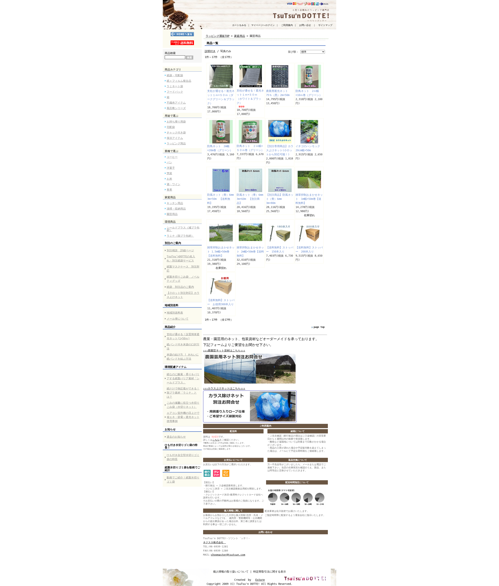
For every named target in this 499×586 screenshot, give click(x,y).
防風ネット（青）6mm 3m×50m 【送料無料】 (221, 199)
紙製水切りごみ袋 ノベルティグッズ (183, 278)
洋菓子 (171, 167)
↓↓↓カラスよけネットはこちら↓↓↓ (224, 388)
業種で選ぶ (171, 151)
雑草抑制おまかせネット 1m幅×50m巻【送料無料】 (309, 199)
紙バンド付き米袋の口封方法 (183, 346)
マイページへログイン (263, 25)
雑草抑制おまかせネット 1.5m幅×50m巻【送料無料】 (220, 251)
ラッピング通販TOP (217, 35)
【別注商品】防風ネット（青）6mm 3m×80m (279, 199)
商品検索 (170, 53)
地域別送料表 (175, 312)
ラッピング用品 (176, 143)
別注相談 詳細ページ (180, 250)
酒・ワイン (173, 184)
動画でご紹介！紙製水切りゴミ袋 (183, 479)
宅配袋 (171, 127)
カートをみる (239, 25)
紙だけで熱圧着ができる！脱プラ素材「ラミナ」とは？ (183, 392)
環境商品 (170, 221)
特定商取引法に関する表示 (269, 571)
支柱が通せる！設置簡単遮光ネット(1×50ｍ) (183, 336)
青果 (169, 189)
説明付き (210, 51)
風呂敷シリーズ (176, 108)
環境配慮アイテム (176, 366)
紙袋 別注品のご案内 (180, 286)
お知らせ (170, 429)
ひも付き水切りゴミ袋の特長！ (181, 446)
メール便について (177, 318)
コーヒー (172, 156)
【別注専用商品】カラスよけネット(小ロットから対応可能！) (279, 150)
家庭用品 (170, 197)
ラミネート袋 (175, 86)
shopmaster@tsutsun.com (228, 554)
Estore (260, 579)
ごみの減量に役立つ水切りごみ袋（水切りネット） (183, 404)
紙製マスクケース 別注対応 (183, 268)
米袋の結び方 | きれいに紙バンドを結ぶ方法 (183, 356)
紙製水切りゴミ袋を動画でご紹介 (182, 468)
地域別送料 (171, 305)
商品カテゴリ (173, 69)
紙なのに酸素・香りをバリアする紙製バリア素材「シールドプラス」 (183, 378)
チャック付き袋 (176, 132)
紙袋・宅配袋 (175, 75)
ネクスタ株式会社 (214, 542)
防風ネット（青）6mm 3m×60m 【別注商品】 (251, 199)
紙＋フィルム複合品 (179, 80)
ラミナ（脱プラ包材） (180, 235)
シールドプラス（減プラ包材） (183, 229)
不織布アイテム (176, 102)
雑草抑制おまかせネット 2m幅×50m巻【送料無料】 (250, 251)
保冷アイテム (175, 138)
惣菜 (169, 173)
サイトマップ (325, 25)
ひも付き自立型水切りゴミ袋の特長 (183, 457)
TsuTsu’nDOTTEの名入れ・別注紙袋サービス (181, 258)
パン (169, 162)
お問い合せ (305, 25)
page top (319, 327)
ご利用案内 (287, 25)
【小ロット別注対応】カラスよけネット (183, 295)
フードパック (175, 91)
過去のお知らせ (176, 436)
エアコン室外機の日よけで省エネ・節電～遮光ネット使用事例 (183, 417)
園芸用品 (172, 214)
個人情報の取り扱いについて (231, 571)
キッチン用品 (175, 203)
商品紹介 (170, 326)
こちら (215, 439)
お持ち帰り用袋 (176, 121)
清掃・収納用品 (176, 208)
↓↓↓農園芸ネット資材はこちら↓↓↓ (224, 350)
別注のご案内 (173, 243)
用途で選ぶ (171, 115)
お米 (169, 178)
